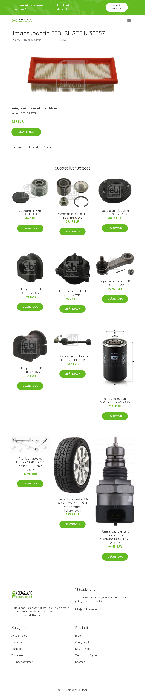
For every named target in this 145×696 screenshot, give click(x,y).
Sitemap (80, 662)
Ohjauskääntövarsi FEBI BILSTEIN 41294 (114, 283)
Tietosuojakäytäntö (87, 655)
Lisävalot (17, 642)
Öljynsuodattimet (22, 662)
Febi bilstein (50, 108)
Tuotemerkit (34, 108)
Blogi (78, 635)
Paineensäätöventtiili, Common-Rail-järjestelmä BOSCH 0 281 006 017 (115, 537)
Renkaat (16, 648)
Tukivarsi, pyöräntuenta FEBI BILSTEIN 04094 (72, 358)
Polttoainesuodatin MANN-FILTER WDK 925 (115, 400)
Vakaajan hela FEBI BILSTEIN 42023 (30, 370)
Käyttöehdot (83, 648)
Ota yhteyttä (83, 642)
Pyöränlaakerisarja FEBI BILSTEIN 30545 (72, 215)
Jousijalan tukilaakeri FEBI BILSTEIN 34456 (115, 212)
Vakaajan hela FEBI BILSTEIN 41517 (30, 291)
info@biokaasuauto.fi (88, 609)
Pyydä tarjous (116, 7)
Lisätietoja (26, 132)
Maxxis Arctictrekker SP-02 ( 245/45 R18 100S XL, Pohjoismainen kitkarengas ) (72, 505)
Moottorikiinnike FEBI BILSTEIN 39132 (72, 293)
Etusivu (15, 39)
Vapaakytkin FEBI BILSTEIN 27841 (30, 212)
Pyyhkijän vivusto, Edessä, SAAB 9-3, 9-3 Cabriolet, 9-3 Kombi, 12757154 (30, 464)
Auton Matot (19, 635)
